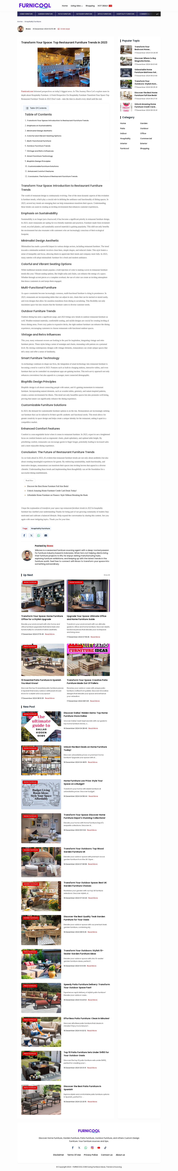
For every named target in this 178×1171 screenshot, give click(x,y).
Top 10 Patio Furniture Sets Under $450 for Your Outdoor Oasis (86, 1054)
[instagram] (92, 1147)
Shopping (90, 5)
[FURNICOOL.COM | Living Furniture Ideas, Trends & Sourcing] (35, 5)
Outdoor (144, 128)
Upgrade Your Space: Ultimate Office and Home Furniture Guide (86, 618)
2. (38, 125)
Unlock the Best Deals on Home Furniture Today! (85, 748)
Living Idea (76, 5)
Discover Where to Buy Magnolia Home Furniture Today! (145, 59)
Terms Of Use (74, 1154)
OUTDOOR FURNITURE (84, 14)
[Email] (46, 535)
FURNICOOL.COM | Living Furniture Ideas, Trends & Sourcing (97, 1167)
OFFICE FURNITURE (104, 14)
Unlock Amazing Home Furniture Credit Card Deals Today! (52, 491)
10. (42, 166)
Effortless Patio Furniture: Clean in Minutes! (86, 1018)
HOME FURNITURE (26, 14)
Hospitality (125, 138)
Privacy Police (91, 1154)
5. (38, 141)
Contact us (107, 1154)
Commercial (146, 138)
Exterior (143, 143)
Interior (123, 143)
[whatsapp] (38, 535)
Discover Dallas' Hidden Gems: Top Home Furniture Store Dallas (86, 714)
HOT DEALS (105, 5)
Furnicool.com (27, 91)
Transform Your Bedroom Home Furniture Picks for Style (146, 48)
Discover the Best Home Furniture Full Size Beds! (48, 486)
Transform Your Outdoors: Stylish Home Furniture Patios (146, 82)
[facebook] (24, 535)
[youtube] (98, 1147)
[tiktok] (105, 1147)
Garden (144, 123)
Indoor (123, 133)
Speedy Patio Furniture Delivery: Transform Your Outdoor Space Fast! (87, 986)
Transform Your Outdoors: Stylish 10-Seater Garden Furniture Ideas (83, 952)
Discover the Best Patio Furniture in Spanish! (82, 1088)
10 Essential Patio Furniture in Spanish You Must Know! (41, 682)
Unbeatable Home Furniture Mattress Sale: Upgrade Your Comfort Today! (146, 71)
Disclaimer (58, 1154)
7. (39, 151)
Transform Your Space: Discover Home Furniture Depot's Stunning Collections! (84, 816)
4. (43, 136)
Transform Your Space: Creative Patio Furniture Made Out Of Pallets (87, 682)
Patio (122, 128)
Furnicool (124, 148)
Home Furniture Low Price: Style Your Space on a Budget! (83, 782)
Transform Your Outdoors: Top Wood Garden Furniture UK (84, 850)
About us (120, 1154)
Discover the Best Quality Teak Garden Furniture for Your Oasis (84, 918)
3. (38, 130)
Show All (107, 575)
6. (37, 146)
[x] (31, 535)
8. (39, 156)
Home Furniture (30, 582)
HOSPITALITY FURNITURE (125, 14)
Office (143, 133)
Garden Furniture (31, 850)
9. (37, 161)
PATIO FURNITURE (64, 14)
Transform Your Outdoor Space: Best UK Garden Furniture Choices (85, 884)
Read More (49, 634)
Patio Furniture (30, 646)
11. (39, 171)
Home (65, 5)
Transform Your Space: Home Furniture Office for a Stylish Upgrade (42, 618)
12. (51, 176)
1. (57, 120)
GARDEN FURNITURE (45, 14)
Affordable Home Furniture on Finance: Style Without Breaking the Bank (57, 495)
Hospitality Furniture (33, 21)
